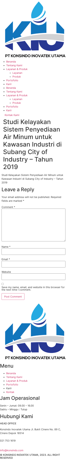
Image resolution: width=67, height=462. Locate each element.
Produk (16, 76)
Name (6, 246)
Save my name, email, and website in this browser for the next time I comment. (33, 288)
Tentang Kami (14, 65)
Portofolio (12, 80)
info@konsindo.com (11, 450)
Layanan (17, 72)
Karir (9, 84)
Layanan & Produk (17, 69)
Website (6, 272)
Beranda (11, 61)
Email (6, 259)
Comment (8, 207)
